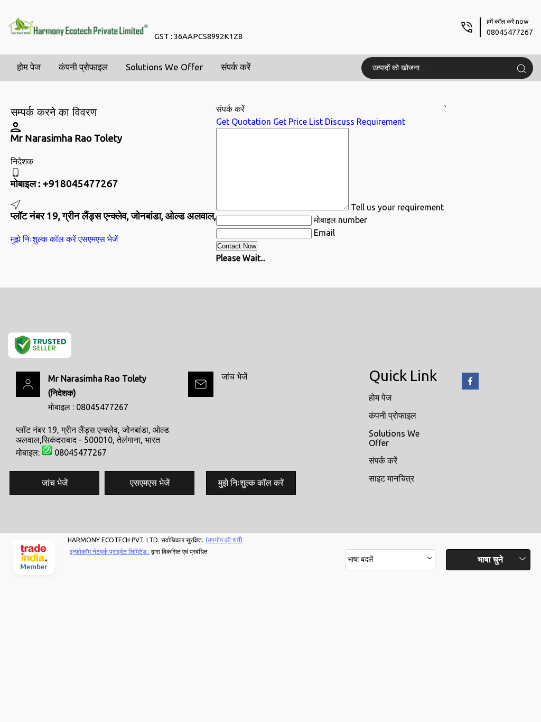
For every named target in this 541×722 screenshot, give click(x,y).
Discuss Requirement (365, 121)
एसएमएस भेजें (98, 239)
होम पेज (29, 67)
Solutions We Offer (164, 67)
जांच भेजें (234, 376)
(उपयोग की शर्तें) (224, 539)
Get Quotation (243, 121)
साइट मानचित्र (391, 478)
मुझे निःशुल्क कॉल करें (43, 239)
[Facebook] (470, 387)
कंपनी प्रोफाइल (83, 67)
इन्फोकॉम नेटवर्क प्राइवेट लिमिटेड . (110, 551)
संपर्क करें (235, 67)
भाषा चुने (490, 559)
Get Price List (298, 121)
